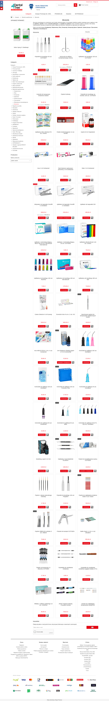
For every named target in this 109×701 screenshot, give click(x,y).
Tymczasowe (17, 100)
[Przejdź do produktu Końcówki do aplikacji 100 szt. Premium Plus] (65, 376)
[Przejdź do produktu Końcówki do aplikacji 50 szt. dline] (65, 412)
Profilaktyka (15, 120)
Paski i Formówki (17, 117)
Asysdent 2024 (87, 657)
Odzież (14, 113)
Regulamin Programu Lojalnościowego (22, 652)
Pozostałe (15, 150)
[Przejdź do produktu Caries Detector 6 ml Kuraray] (43, 304)
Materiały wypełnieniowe (18, 89)
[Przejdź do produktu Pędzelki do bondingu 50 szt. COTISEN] (43, 46)
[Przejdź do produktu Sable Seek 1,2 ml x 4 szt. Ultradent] (88, 520)
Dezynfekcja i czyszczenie (19, 74)
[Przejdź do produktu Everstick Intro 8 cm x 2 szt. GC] (65, 304)
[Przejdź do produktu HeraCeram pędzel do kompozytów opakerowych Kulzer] (88, 304)
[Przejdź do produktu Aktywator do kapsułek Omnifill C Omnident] (43, 193)
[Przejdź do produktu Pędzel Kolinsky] (65, 83)
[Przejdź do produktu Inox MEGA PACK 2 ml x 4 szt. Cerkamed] (43, 340)
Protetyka (15, 126)
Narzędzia (15, 107)
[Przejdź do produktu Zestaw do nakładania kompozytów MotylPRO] (88, 593)
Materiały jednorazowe (18, 87)
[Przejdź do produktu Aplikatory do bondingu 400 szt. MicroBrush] (65, 267)
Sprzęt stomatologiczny (18, 130)
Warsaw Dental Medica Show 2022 (87, 651)
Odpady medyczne (17, 111)
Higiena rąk (15, 80)
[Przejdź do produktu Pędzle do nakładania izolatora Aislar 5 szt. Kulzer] (88, 484)
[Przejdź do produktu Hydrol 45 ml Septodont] (88, 121)
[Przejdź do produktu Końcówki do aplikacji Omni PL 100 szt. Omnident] (88, 412)
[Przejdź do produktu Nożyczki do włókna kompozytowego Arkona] (65, 46)
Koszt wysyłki (44, 645)
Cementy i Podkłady (17, 70)
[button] (47, 70)
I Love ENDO (87, 663)
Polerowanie (15, 118)
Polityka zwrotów (21, 650)
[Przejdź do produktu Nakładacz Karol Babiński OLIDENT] (65, 448)
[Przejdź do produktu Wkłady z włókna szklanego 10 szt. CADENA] (43, 593)
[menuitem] (28, 14)
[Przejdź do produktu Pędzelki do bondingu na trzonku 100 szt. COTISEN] (88, 83)
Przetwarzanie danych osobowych (65, 652)
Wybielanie (15, 139)
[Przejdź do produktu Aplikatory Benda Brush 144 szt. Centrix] (88, 231)
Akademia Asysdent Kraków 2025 (87, 653)
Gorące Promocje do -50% (19, 67)
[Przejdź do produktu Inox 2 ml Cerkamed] (43, 157)
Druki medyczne (16, 76)
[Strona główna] (31, 7)
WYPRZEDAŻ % (16, 143)
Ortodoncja (15, 109)
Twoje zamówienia (65, 648)
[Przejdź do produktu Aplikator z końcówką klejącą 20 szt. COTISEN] (65, 231)
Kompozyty (16, 94)
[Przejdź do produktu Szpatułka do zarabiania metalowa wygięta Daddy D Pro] (88, 557)
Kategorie (13, 65)
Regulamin (21, 645)
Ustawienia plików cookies (21, 647)
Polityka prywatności (21, 648)
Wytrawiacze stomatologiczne (21, 102)
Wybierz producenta (15, 157)
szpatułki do (63, 23)
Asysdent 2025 (87, 659)
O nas (87, 670)
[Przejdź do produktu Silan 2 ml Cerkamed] (88, 157)
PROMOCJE (15, 124)
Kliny (15, 93)
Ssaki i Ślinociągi (16, 131)
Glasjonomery (17, 91)
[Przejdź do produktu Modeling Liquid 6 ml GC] (43, 448)
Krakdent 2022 (87, 661)
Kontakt (87, 668)
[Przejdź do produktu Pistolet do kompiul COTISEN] (65, 520)
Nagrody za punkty (17, 106)
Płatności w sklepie (43, 648)
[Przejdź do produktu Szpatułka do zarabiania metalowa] (65, 557)
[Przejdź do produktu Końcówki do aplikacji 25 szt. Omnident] (88, 376)
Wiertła (14, 137)
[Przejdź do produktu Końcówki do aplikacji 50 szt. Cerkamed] (43, 412)
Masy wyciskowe (16, 85)
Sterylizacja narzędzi (17, 133)
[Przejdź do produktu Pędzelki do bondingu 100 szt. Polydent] (65, 484)
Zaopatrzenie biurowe (18, 148)
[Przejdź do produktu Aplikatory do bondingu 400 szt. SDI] (88, 267)
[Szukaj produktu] (75, 5)
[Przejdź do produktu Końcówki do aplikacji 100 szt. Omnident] (43, 376)
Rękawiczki (15, 128)
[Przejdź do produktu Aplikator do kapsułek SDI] (88, 193)
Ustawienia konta (65, 647)
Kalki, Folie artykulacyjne (18, 81)
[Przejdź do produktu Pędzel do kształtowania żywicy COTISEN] (88, 448)
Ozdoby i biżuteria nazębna (19, 115)
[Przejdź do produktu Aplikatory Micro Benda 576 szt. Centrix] (43, 121)
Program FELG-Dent (17, 122)
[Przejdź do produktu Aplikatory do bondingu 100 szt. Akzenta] (43, 267)
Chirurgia (15, 72)
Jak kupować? (43, 647)
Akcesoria (16, 104)
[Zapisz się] (92, 627)
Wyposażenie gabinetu (18, 141)
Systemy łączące (18, 98)
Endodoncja (15, 78)
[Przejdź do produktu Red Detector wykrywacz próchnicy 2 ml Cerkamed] (65, 157)
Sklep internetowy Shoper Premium (54, 699)
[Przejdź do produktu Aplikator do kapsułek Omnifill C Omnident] (65, 193)
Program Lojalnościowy (65, 650)
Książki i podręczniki (17, 83)
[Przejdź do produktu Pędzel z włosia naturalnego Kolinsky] (43, 484)
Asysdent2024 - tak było (87, 655)
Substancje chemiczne (18, 135)
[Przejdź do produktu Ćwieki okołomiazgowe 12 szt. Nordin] (65, 121)
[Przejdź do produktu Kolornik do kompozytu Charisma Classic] (43, 83)
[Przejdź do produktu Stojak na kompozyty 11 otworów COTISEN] (43, 557)
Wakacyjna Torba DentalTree (21, 657)
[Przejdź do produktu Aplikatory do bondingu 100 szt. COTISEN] (88, 46)
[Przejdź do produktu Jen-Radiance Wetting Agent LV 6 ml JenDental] (65, 340)
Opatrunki (16, 96)
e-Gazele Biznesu (87, 666)
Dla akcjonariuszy (87, 664)
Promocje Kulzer (16, 68)
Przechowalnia (65, 645)
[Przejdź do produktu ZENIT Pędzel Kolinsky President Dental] (65, 593)
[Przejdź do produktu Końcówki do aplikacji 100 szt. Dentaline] (88, 340)
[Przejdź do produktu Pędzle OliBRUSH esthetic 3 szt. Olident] (43, 520)
